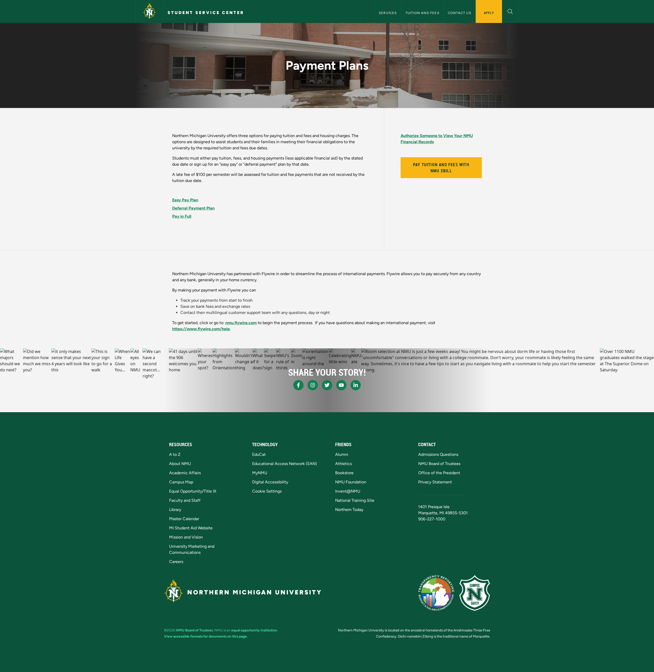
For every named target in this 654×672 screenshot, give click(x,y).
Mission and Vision (186, 537)
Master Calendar (184, 518)
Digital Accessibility (270, 482)
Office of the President (439, 472)
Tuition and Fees (422, 13)
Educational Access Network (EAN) (284, 463)
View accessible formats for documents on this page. (206, 636)
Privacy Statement (435, 482)
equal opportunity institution (254, 630)
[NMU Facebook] (298, 385)
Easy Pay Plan (185, 200)
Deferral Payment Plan (193, 208)
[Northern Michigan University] (149, 11)
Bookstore (344, 472)
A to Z (174, 454)
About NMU (180, 463)
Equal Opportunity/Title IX (192, 491)
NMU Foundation (350, 482)
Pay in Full (181, 216)
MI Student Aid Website (191, 528)
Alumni (341, 454)
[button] (510, 11)
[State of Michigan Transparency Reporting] (436, 593)
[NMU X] (327, 385)
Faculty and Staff (185, 500)
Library (175, 509)
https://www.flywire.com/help (201, 328)
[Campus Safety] (474, 593)
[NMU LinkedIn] (356, 385)
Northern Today (349, 509)
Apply (489, 12)
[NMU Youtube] (341, 385)
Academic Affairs (185, 472)
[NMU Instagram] (313, 385)
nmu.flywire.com (241, 322)
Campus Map (181, 482)
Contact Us (459, 13)
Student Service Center (206, 12)
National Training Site (354, 500)
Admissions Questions (438, 454)
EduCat (259, 454)
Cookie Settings (267, 491)
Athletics (343, 463)
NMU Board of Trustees (439, 463)
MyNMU (259, 472)
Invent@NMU (347, 491)
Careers (176, 561)
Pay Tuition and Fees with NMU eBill (441, 168)
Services (388, 13)
